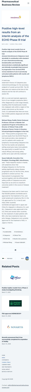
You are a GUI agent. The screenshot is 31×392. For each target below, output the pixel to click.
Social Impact (6, 369)
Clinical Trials (14, 44)
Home (3, 355)
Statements (5, 360)
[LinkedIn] (15, 250)
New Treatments (7, 367)
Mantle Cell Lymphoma (20, 239)
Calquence (6, 235)
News (20, 44)
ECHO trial (6, 239)
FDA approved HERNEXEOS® (11, 313)
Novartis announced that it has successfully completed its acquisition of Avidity (15, 339)
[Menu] (28, 3)
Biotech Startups (7, 371)
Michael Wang (7, 242)
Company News (6, 364)
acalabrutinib (7, 231)
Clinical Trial (17, 235)
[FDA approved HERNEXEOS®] (15, 303)
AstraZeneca (18, 231)
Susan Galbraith (20, 242)
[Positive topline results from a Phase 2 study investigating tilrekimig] (15, 277)
